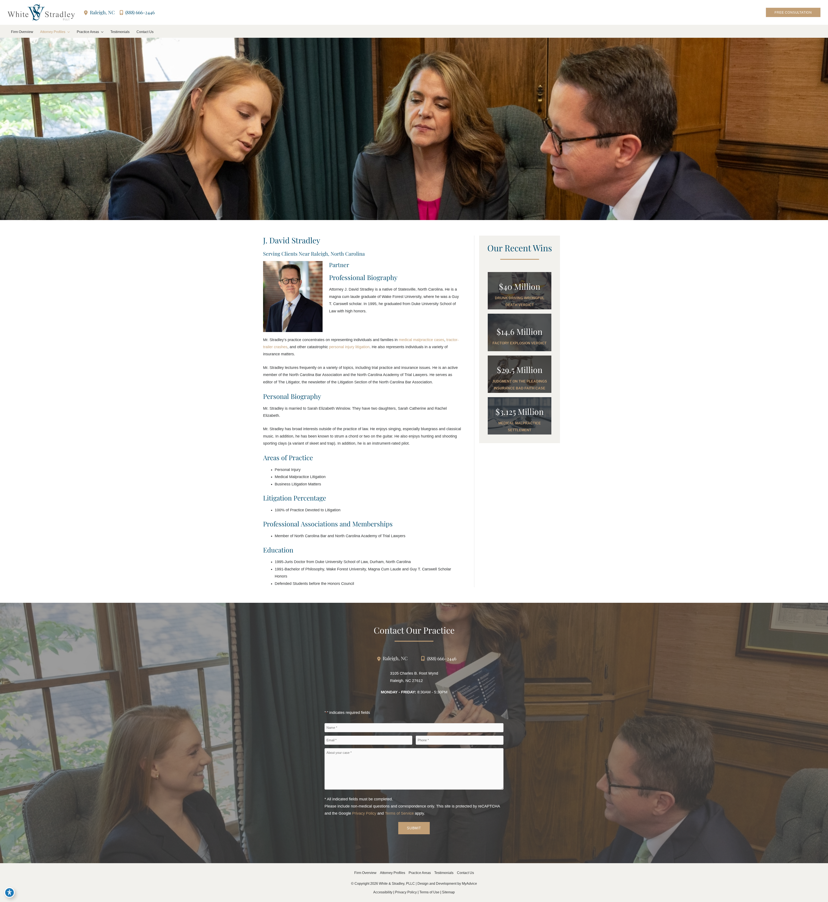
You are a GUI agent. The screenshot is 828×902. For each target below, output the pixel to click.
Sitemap (448, 892)
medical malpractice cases (421, 340)
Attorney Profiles (392, 873)
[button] (793, 12)
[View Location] (86, 12)
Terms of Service (399, 813)
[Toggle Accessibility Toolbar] (9, 892)
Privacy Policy (364, 813)
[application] (67, 31)
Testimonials (443, 873)
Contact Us (465, 873)
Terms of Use (429, 892)
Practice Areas (420, 873)
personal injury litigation (349, 347)
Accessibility (382, 892)
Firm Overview (365, 873)
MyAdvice (469, 883)
